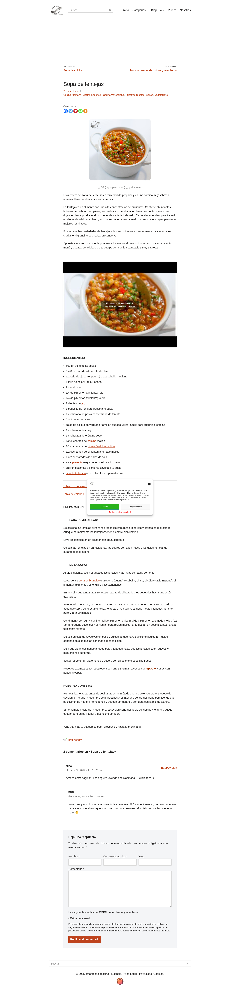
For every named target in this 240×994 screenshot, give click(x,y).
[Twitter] (70, 111)
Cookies (66, 990)
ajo (83, 403)
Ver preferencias (135, 507)
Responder (169, 768)
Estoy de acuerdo (80, 918)
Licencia (116, 973)
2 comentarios (71, 91)
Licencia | (55, 990)
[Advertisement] (120, 38)
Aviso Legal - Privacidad (137, 973)
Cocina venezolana (113, 95)
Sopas (149, 95)
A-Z (162, 10)
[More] (85, 111)
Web (141, 856)
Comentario (76, 869)
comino (92, 440)
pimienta (77, 462)
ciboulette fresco (76, 473)
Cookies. (158, 973)
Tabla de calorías (73, 494)
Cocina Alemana (72, 95)
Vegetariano (161, 95)
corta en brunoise (89, 580)
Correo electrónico (115, 856)
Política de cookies (115, 512)
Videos (172, 10)
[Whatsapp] (80, 111)
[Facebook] (66, 111)
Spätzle (151, 668)
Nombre (74, 856)
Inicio (125, 10)
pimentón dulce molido (101, 446)
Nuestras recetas (135, 95)
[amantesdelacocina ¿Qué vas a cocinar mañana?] (56, 10)
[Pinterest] (75, 111)
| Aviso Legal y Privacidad (88, 990)
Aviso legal (127, 512)
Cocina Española (92, 95)
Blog (154, 10)
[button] (149, 484)
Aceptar (104, 507)
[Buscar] (110, 10)
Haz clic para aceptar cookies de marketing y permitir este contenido (120, 304)
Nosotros (185, 10)
